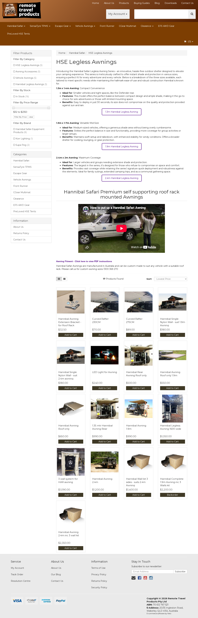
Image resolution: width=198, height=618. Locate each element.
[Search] (192, 14)
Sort (149, 279)
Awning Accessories (28, 71)
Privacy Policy (98, 574)
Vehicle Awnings (84, 26)
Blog (157, 3)
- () (189, 41)
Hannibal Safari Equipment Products (28, 131)
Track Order (17, 574)
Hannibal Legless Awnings (31, 84)
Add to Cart (71, 334)
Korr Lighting (24, 138)
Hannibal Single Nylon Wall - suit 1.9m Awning (172, 322)
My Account (117, 14)
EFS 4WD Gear (166, 26)
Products (124, 3)
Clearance (146, 26)
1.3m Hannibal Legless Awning (121, 111)
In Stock (22, 96)
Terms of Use (98, 568)
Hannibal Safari (15, 26)
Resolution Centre (20, 581)
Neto (169, 613)
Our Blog (56, 574)
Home (95, 3)
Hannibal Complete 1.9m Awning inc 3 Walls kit (171, 482)
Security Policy (99, 587)
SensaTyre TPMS (39, 26)
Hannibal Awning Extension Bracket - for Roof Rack (69, 322)
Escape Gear (62, 26)
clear (31, 117)
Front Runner (107, 26)
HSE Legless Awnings (29, 65)
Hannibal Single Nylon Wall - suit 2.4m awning (67, 375)
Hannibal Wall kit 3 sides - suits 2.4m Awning (137, 482)
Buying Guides (142, 3)
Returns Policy (21, 233)
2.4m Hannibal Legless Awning (121, 178)
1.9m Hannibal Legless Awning (121, 146)
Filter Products (22, 53)
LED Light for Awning (104, 372)
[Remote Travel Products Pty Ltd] (21, 9)
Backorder (172, 494)
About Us (109, 3)
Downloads (171, 3)
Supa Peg (23, 145)
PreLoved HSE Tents (18, 33)
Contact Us (187, 3)
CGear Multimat (127, 26)
